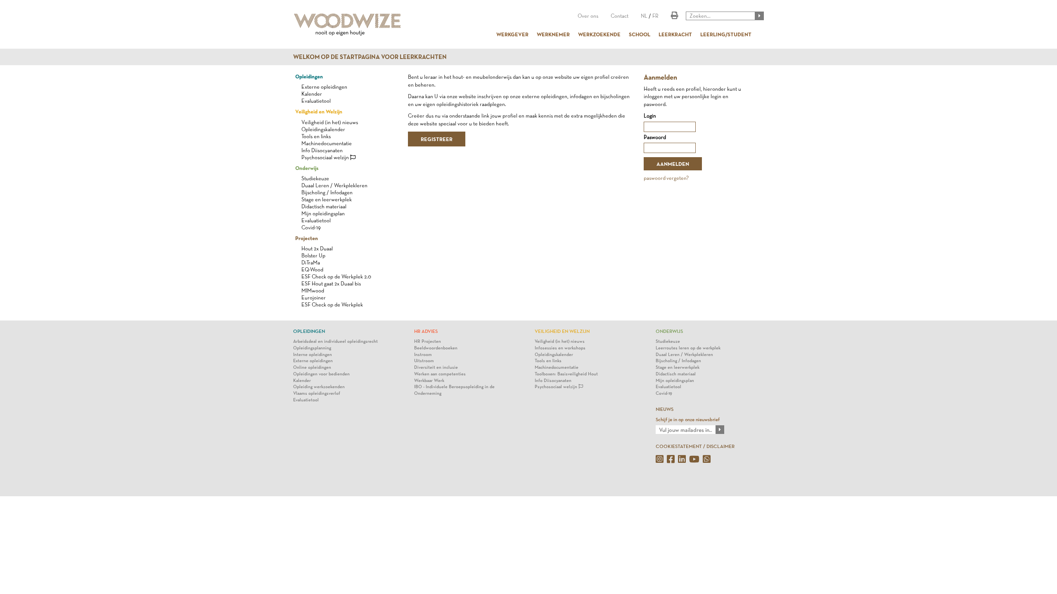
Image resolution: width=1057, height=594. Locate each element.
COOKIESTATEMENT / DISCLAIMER (695, 446)
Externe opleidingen (324, 87)
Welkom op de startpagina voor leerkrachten (370, 57)
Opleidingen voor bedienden (321, 374)
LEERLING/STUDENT (725, 34)
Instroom (423, 354)
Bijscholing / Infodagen (327, 192)
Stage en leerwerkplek (326, 199)
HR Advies (426, 331)
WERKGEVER (512, 34)
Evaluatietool (316, 101)
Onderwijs (306, 168)
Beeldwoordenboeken (435, 348)
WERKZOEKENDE (599, 34)
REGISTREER (437, 139)
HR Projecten (427, 341)
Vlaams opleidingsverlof (316, 393)
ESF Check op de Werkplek (332, 305)
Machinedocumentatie (326, 143)
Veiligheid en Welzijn (318, 111)
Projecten (306, 238)
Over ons (588, 16)
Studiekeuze (315, 178)
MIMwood (312, 291)
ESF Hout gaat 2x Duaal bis (331, 283)
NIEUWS (664, 409)
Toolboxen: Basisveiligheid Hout (566, 374)
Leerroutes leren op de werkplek (688, 348)
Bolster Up (313, 255)
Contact (619, 16)
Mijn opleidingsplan (323, 213)
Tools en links (316, 136)
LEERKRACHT (675, 34)
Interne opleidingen (312, 354)
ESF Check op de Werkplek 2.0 (336, 276)
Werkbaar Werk (429, 380)
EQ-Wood (312, 269)
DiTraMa (310, 262)
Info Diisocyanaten (322, 150)
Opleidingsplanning (312, 348)
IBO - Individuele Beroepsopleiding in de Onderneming (454, 390)
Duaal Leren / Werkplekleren (334, 185)
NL (644, 16)
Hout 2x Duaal (317, 248)
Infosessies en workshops (560, 348)
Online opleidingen (312, 367)
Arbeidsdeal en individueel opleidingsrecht (335, 341)
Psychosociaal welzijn (325, 157)
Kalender (311, 94)
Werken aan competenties (440, 374)
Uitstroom (424, 360)
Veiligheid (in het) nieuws (329, 122)
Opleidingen (309, 76)
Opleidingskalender (323, 129)
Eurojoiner (313, 298)
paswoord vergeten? (666, 178)
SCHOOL (639, 34)
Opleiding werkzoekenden (319, 386)
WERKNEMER (553, 34)
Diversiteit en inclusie (436, 367)
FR (655, 16)
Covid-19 (311, 227)
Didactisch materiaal (323, 206)
